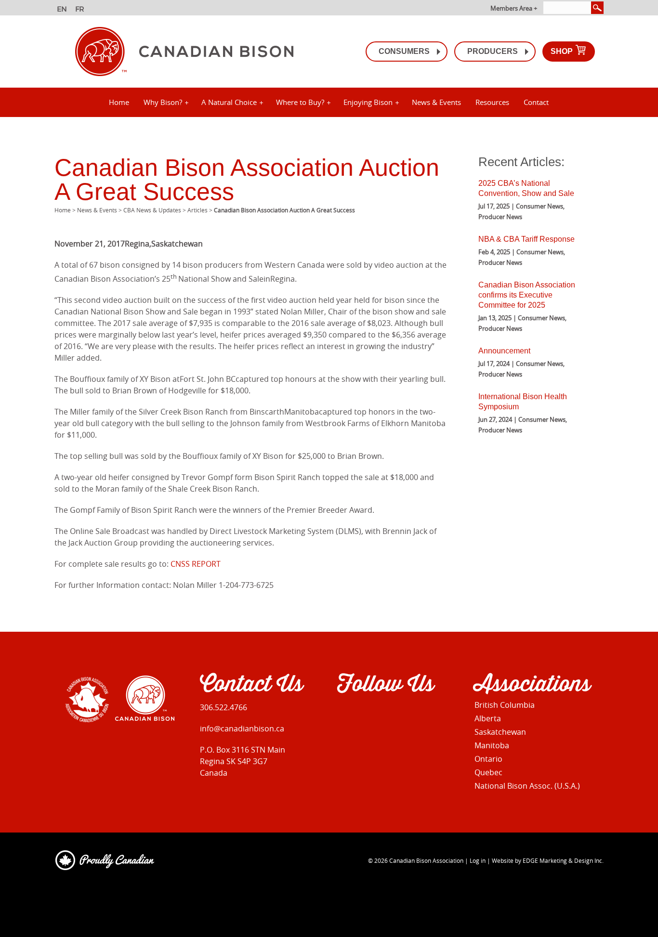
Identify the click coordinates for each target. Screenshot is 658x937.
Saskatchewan (500, 732)
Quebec (488, 772)
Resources (492, 102)
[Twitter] (385, 714)
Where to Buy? (300, 102)
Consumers (404, 51)
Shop (563, 51)
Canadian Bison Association (426, 860)
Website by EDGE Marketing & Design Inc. (548, 860)
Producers (492, 51)
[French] (81, 10)
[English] (63, 10)
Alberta (487, 718)
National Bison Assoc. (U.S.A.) (527, 786)
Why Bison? (163, 102)
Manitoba (491, 745)
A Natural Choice (229, 102)
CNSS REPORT (196, 564)
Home (119, 102)
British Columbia (504, 705)
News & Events (436, 102)
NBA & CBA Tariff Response (526, 239)
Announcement (504, 351)
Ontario (488, 759)
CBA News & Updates (152, 210)
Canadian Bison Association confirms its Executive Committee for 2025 (526, 295)
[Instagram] (364, 714)
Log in (478, 860)
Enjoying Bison (368, 102)
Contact (536, 102)
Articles (197, 210)
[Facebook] (343, 714)
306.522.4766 (223, 707)
